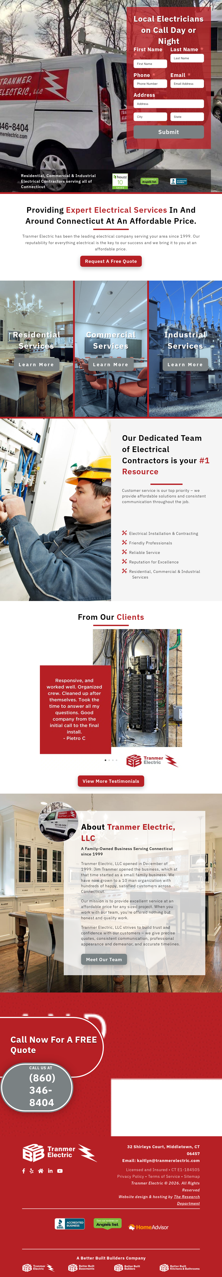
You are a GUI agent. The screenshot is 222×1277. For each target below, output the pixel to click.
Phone (142, 75)
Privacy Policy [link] (130, 1176)
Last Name (184, 49)
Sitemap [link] (192, 1176)
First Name (148, 50)
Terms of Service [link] (164, 1176)
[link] (120, 189)
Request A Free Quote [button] (111, 261)
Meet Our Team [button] (104, 959)
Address (144, 95)
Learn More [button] (36, 364)
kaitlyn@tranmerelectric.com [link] (168, 1160)
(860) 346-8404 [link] (42, 1090)
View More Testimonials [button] (111, 781)
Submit (168, 132)
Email (177, 75)
